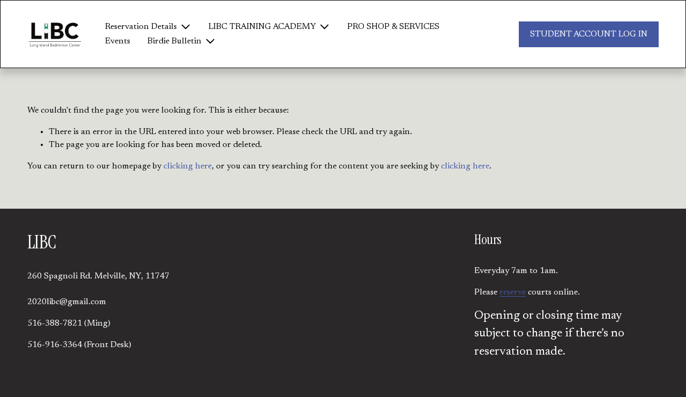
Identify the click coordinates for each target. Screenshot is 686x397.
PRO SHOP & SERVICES (393, 27)
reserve (512, 292)
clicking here (187, 166)
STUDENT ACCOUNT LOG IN (588, 34)
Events (117, 41)
